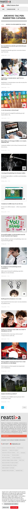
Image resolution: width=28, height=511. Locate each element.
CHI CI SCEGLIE (10, 440)
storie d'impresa (16, 457)
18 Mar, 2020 (4, 55)
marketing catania (8, 470)
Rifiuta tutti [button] (6, 507)
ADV (3, 9)
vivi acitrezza (20, 447)
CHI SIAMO (3, 440)
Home (2, 24)
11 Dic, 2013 (3, 306)
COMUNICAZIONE (11, 9)
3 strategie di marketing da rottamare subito (13, 173)
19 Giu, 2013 (3, 401)
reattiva (21, 460)
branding (23, 452)
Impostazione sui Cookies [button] (11, 504)
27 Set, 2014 (3, 276)
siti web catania (6, 455)
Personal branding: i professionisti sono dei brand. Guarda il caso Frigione (13, 235)
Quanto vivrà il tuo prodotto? (9, 394)
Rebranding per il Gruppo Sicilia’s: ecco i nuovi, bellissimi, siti (13, 141)
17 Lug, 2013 (3, 371)
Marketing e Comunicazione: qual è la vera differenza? (12, 78)
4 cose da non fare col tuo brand (9, 110)
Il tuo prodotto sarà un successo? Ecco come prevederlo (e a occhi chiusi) (13, 362)
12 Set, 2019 (3, 118)
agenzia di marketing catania (8, 447)
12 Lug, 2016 (3, 150)
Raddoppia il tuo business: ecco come (11, 299)
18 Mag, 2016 (4, 181)
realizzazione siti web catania (10, 462)
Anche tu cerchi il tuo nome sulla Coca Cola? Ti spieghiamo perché (13, 330)
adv (18, 452)
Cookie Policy (14, 496)
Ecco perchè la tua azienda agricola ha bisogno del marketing (13, 46)
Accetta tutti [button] (14, 507)
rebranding (4, 450)
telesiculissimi (15, 455)
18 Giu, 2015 (3, 211)
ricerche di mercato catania (8, 452)
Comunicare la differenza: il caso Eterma (12, 204)
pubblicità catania (13, 450)
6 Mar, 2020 (3, 87)
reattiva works (6, 457)
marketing (19, 470)
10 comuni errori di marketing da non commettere (11, 267)
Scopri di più (5, 436)
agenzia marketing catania (9, 465)
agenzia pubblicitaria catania (9, 460)
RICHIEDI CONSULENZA (20, 440)
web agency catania (8, 467)
